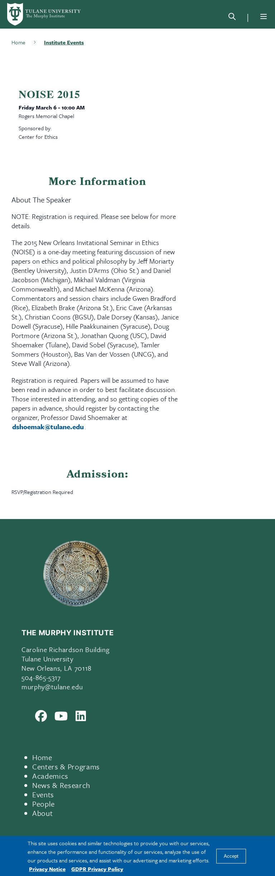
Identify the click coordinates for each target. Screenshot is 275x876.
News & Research (61, 785)
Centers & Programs (66, 766)
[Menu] (263, 16)
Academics (50, 775)
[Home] (44, 14)
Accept (231, 856)
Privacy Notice (47, 869)
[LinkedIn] (81, 717)
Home (42, 757)
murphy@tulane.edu (52, 686)
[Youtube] (61, 717)
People (43, 803)
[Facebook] (41, 717)
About (42, 813)
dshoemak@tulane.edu (48, 426)
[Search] (232, 18)
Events (43, 794)
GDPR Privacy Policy (97, 869)
